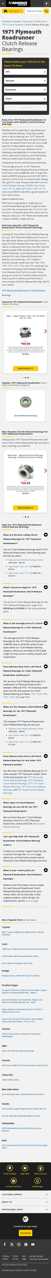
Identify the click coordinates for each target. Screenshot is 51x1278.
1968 (36, 262)
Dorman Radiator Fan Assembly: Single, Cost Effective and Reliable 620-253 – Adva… (22, 1000)
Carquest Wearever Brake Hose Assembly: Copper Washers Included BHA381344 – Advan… (24, 991)
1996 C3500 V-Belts (10, 1080)
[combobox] (37, 11)
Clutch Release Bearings (14, 149)
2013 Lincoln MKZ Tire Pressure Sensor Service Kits (25, 1065)
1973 (15, 265)
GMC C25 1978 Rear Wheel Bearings (18, 1051)
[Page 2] (25, 377)
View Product (25, 368)
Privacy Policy (6, 1257)
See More (25, 354)
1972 (10, 265)
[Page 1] (23, 377)
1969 (42, 262)
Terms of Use (15, 1257)
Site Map (24, 1257)
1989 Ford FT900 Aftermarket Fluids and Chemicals (25, 949)
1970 (4, 265)
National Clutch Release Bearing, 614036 (25, 560)
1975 (31, 265)
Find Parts (25, 108)
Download (26, 1233)
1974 (21, 265)
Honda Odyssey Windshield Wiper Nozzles (21, 1116)
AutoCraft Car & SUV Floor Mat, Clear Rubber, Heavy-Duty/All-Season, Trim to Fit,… (23, 1020)
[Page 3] (28, 377)
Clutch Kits (38, 209)
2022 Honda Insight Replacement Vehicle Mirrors (24, 1109)
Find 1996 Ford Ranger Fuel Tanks (17, 963)
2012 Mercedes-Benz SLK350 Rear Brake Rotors (23, 1094)
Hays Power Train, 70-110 (19, 566)
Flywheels (6, 212)
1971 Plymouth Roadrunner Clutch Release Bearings (23, 293)
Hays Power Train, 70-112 (33, 188)
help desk (30, 854)
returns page (31, 900)
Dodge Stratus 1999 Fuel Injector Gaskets (21, 975)
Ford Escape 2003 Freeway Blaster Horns (20, 956)
